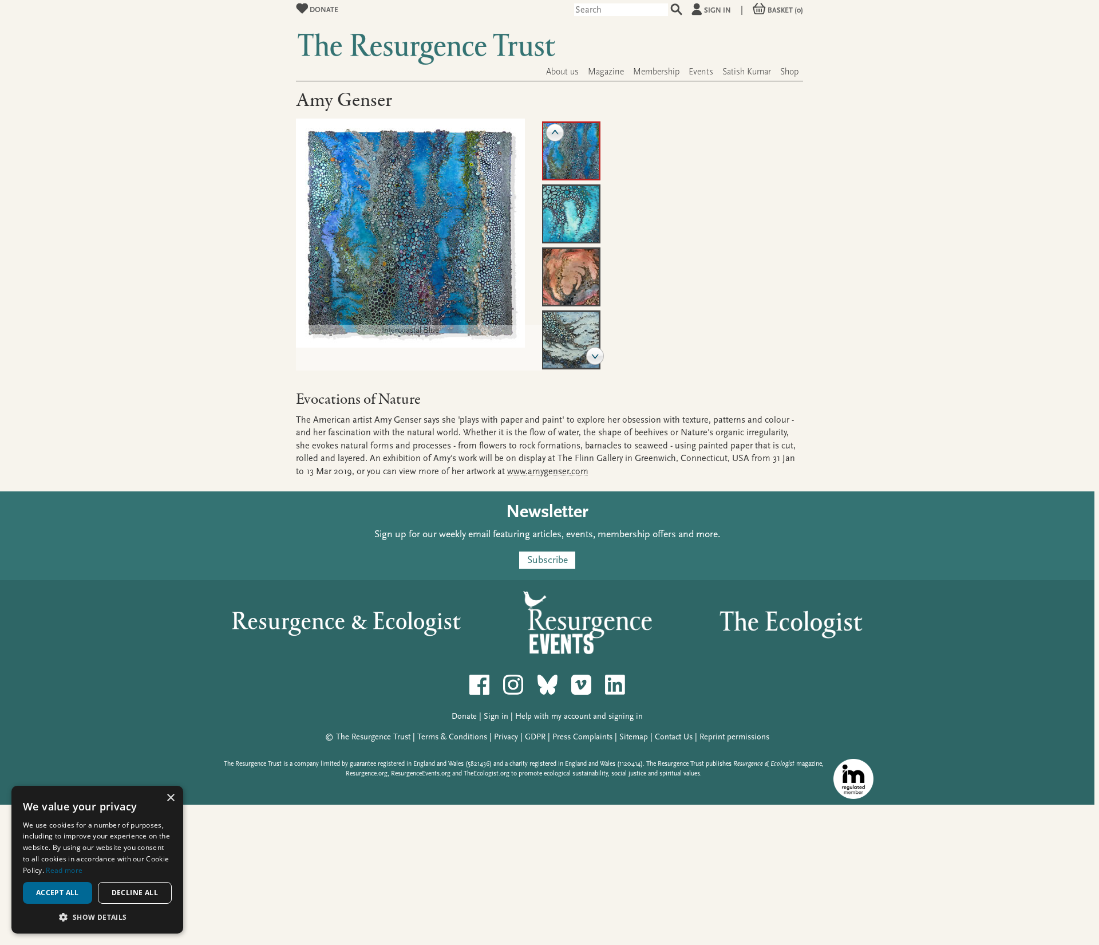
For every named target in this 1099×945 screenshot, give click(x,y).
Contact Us (674, 737)
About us (562, 71)
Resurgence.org (367, 773)
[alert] (97, 860)
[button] (97, 916)
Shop (789, 71)
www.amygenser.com (547, 471)
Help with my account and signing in (579, 716)
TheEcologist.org (486, 773)
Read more (64, 870)
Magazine (606, 71)
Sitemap (633, 737)
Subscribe (547, 560)
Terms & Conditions (452, 737)
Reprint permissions (734, 737)
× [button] (170, 798)
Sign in (717, 10)
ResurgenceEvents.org (420, 773)
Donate (323, 9)
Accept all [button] (57, 892)
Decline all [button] (135, 892)
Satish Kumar (746, 71)
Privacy (506, 737)
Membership (656, 71)
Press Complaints (582, 737)
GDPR (535, 737)
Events (701, 71)
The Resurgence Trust (373, 737)
